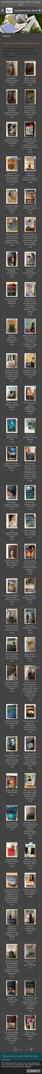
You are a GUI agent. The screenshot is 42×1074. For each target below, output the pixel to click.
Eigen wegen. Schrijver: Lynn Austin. (30, 656)
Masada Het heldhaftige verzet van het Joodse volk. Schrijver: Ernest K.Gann (12, 177)
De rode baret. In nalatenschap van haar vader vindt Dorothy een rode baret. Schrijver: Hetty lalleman (30, 239)
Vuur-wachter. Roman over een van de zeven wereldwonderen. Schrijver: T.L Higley (30, 566)
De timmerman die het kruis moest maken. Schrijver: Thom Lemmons (30, 110)
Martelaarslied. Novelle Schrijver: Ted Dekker (12, 141)
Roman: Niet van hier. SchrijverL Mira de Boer (12, 563)
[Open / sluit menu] (2, 10)
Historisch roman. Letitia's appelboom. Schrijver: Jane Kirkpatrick (30, 407)
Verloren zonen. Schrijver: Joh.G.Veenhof (30, 963)
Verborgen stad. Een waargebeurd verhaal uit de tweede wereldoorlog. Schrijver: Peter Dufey (30, 829)
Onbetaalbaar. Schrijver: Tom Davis (12, 437)
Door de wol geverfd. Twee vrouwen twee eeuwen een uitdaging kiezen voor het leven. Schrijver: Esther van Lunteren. (30, 470)
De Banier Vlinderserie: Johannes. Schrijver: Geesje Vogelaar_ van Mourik (12, 931)
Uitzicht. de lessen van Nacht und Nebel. (12, 723)
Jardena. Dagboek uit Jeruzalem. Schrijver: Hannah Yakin (12, 598)
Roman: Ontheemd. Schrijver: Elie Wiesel (11, 339)
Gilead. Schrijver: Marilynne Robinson (12, 301)
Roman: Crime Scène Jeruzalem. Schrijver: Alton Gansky (30, 862)
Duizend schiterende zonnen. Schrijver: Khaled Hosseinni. (30, 176)
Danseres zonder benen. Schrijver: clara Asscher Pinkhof (12, 685)
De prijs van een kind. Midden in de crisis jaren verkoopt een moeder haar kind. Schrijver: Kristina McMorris (12, 967)
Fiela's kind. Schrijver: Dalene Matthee (30, 437)
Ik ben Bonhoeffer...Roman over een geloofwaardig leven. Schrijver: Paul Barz (12, 758)
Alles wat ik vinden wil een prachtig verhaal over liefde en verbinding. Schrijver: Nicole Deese (30, 305)
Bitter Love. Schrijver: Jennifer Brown (30, 1034)
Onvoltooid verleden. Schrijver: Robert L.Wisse (30, 272)
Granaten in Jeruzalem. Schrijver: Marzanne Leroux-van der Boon (12, 110)
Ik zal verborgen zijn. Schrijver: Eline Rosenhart (11, 656)
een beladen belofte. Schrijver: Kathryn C (30, 597)
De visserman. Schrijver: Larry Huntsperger (12, 825)
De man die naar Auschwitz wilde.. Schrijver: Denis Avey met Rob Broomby (12, 374)
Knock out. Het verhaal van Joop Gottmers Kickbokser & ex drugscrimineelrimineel (30, 144)
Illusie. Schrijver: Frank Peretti (11, 791)
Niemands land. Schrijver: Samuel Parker (30, 208)
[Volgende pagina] (31, 1049)
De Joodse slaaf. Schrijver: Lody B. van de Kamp (30, 372)
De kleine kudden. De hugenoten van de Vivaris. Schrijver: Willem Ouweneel (12, 1036)
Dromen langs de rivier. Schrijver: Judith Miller (30, 892)
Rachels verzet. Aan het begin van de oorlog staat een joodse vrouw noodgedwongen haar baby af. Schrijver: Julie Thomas (30, 689)
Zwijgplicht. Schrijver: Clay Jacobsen (12, 1000)
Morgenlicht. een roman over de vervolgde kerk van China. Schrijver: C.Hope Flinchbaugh (30, 341)
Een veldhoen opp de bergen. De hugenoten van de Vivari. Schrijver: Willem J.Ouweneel (30, 1003)
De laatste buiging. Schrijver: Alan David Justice (12, 504)
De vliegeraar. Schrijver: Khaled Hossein (12, 861)
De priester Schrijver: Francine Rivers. (30, 628)
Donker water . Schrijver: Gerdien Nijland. (12, 405)
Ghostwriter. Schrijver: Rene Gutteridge (30, 504)
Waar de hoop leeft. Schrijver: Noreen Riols (30, 532)
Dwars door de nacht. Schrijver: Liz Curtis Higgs (30, 80)
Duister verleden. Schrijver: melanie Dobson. (12, 465)
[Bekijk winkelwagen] (39, 10)
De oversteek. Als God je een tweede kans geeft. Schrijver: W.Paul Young (30, 725)
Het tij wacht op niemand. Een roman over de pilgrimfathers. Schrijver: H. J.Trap (12, 238)
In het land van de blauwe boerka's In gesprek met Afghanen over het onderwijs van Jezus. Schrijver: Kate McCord (12, 896)
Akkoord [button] (33, 1071)
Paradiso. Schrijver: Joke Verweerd (30, 928)
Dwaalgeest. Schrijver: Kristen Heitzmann (12, 80)
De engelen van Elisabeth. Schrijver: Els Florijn (11, 272)
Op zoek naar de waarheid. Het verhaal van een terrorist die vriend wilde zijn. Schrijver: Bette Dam (30, 759)
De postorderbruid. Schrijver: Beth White (11, 533)
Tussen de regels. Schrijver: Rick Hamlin (12, 208)
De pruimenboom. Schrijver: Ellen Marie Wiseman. (12, 628)
